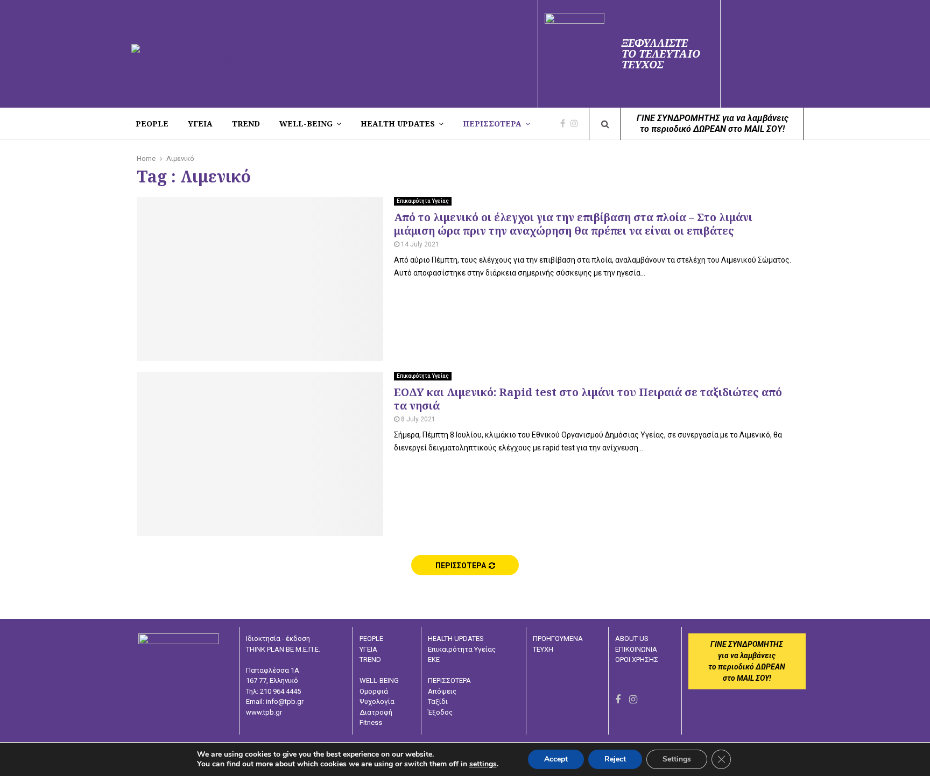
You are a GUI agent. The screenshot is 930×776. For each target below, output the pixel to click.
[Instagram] (576, 123)
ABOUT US (632, 638)
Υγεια (200, 123)
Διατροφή (376, 712)
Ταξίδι (438, 701)
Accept (556, 759)
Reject (615, 759)
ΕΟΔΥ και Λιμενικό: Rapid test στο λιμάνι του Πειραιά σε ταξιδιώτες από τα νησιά (588, 399)
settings (483, 764)
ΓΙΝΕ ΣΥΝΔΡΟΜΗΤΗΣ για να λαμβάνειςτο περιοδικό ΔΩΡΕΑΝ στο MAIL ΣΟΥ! (712, 123)
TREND (246, 123)
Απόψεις (442, 691)
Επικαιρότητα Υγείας (423, 201)
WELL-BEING (306, 123)
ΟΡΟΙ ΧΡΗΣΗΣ (636, 659)
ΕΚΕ (434, 659)
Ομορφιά (374, 691)
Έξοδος (440, 712)
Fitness (371, 722)
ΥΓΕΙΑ (368, 649)
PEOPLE (152, 123)
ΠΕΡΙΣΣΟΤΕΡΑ (492, 123)
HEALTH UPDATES (398, 123)
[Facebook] (565, 123)
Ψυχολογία (377, 701)
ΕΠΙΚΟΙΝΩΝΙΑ (636, 649)
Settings (677, 759)
